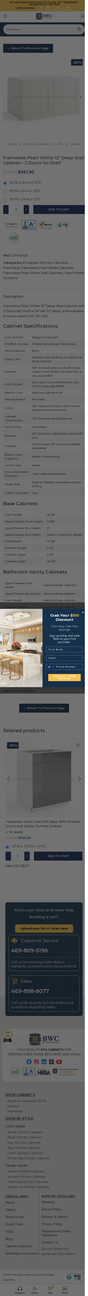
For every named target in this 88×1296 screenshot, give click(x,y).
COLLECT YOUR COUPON (64, 677)
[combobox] (50, 667)
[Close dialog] (83, 612)
